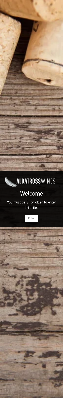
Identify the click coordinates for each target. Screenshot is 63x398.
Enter (31, 218)
